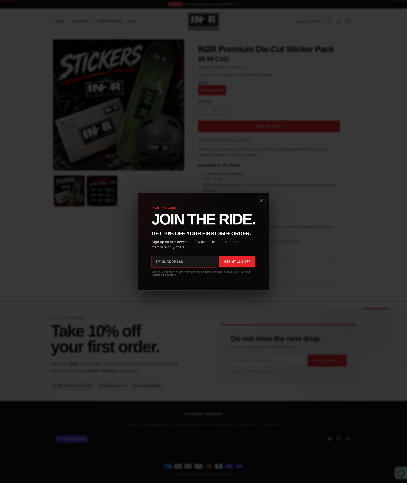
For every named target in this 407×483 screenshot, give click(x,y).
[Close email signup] (261, 200)
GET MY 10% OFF (237, 261)
